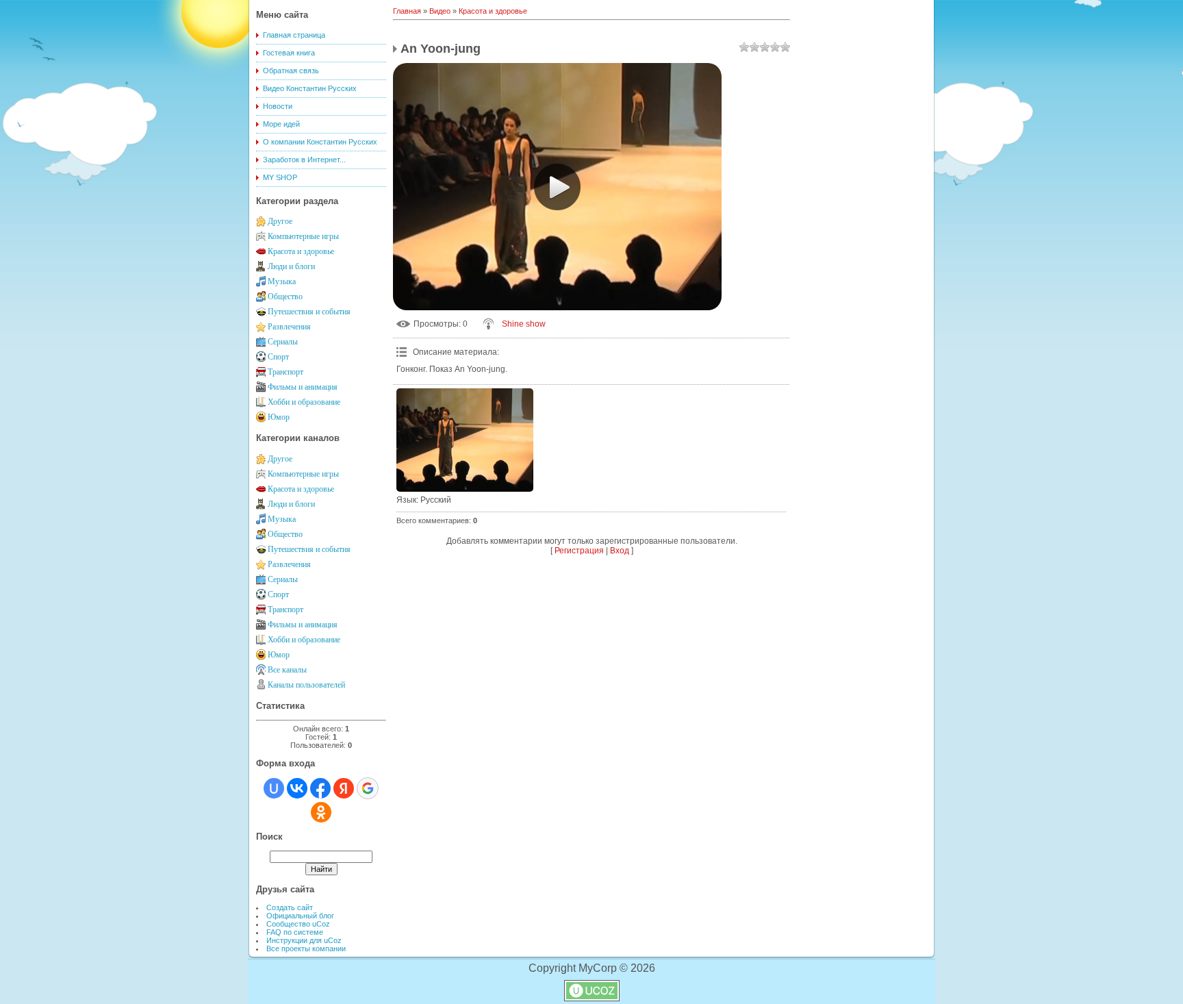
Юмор (279, 417)
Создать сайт (289, 907)
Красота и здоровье (301, 251)
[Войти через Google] (368, 788)
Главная (407, 11)
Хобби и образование (304, 402)
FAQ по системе (294, 932)
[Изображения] (464, 439)
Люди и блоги (291, 266)
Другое (280, 221)
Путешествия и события (309, 311)
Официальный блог (300, 916)
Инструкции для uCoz (304, 940)
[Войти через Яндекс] (343, 788)
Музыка (282, 281)
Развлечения (289, 326)
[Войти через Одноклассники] (321, 812)
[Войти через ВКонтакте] (297, 788)
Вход (619, 550)
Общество (285, 296)
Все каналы (287, 670)
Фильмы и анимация (303, 387)
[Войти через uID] (274, 788)
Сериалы (283, 342)
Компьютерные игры (303, 236)
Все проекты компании (306, 948)
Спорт (278, 357)
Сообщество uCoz (298, 924)
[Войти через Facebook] (320, 788)
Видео (439, 11)
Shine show (524, 324)
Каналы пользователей (306, 685)
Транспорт (285, 372)
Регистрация (579, 550)
